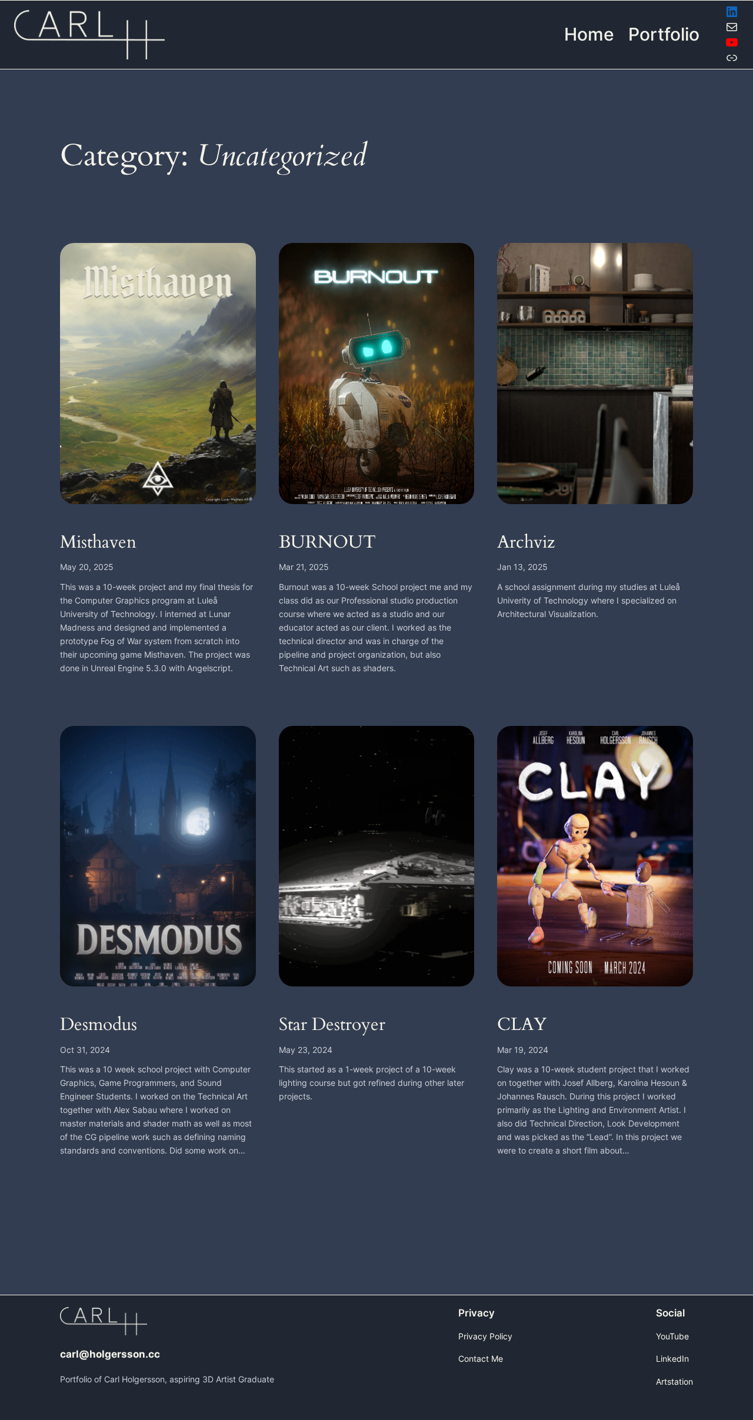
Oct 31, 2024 (85, 1050)
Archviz (526, 543)
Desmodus (98, 1025)
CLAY (522, 1025)
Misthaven (98, 543)
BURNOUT (327, 543)
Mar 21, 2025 (304, 567)
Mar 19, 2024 (522, 1050)
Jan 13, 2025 (522, 567)
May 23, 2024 (305, 1050)
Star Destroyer (332, 1025)
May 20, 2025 (87, 567)
